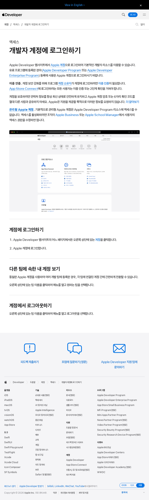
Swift (7, 437)
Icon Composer (12, 467)
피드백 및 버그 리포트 (74, 442)
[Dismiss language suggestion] (140, 5)
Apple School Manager (102, 115)
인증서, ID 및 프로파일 (75, 470)
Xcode (7, 457)
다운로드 (69, 400)
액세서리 (38, 400)
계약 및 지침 (83, 492)
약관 (55, 492)
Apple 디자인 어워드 (106, 462)
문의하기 (69, 432)
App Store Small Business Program (115, 405)
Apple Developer (75, 460)
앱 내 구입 (39, 454)
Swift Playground (13, 447)
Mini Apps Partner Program (111, 415)
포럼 (68, 437)
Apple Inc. (29, 492)
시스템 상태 (70, 447)
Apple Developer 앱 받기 (31, 486)
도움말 (32, 382)
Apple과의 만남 (104, 447)
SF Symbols (10, 472)
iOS (6, 395)
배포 (37, 434)
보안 (37, 469)
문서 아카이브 (71, 415)
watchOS (9, 420)
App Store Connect (76, 465)
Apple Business (67, 115)
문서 (68, 395)
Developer (18, 382)
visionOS (9, 415)
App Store (9, 425)
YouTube (79, 486)
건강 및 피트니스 (41, 449)
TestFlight (9, 452)
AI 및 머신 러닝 (41, 405)
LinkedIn (59, 486)
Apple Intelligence (45, 410)
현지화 (38, 459)
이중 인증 (103, 83)
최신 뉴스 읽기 (10, 486)
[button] (123, 14)
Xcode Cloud (11, 462)
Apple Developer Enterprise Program (117, 400)
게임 (37, 445)
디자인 (38, 430)
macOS (8, 405)
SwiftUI (8, 442)
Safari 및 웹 (40, 474)
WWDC (101, 472)
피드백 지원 (70, 474)
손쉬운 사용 (39, 395)
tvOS (7, 410)
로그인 (132, 14)
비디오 (68, 410)
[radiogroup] (132, 485)
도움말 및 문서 (71, 427)
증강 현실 (39, 420)
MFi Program (104, 410)
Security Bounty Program (111, 430)
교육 (37, 440)
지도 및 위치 (40, 464)
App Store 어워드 (105, 457)
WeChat (69, 486)
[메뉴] (144, 14)
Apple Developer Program (111, 395)
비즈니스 (38, 425)
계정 (6, 24)
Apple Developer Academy (111, 467)
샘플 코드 (70, 405)
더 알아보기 (132, 102)
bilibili (50, 486)
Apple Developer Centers (110, 452)
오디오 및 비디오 (41, 415)
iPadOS (8, 400)
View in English (74, 5)
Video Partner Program (109, 425)
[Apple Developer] (12, 14)
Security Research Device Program (116, 434)
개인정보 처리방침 (68, 492)
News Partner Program (109, 420)
